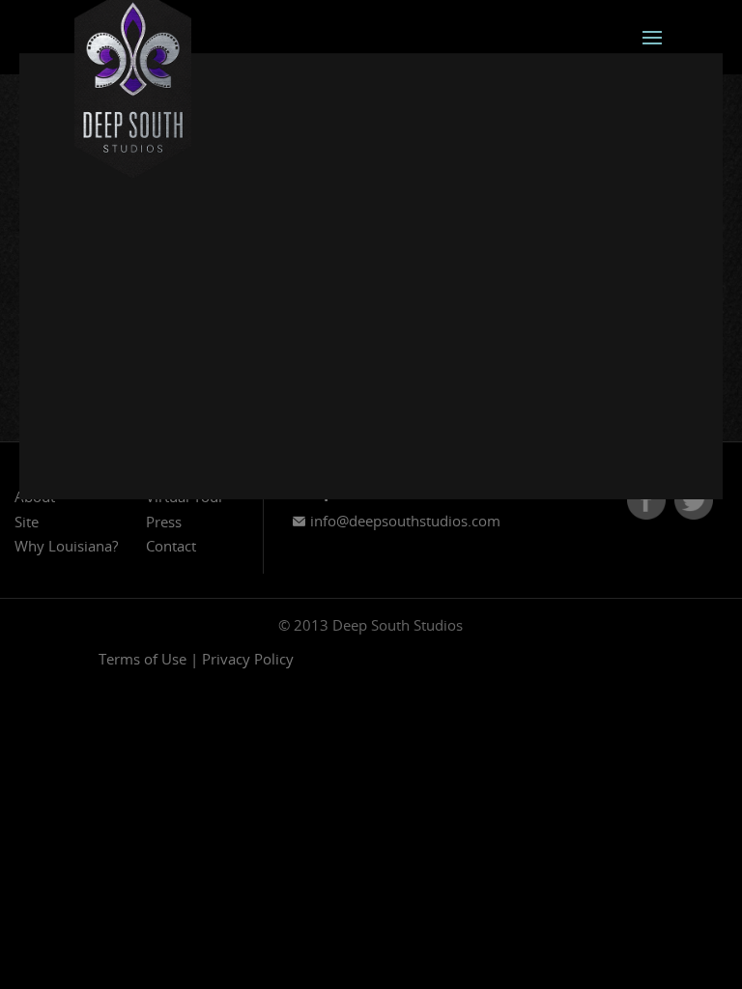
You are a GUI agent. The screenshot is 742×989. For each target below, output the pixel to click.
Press (164, 521)
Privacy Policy (248, 658)
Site (26, 521)
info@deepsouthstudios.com (403, 520)
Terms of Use (142, 658)
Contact (171, 545)
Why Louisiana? (66, 545)
